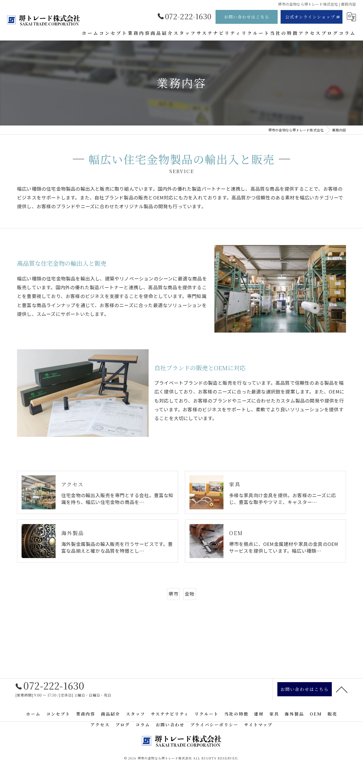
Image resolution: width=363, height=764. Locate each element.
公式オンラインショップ (310, 17)
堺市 (173, 593)
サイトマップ (258, 724)
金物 (189, 593)
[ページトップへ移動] (341, 689)
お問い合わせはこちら (246, 17)
